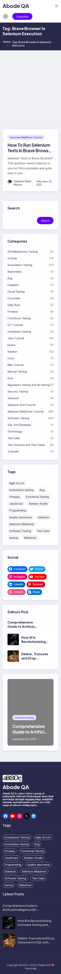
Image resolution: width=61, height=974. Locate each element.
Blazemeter (14, 271)
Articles (12, 258)
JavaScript (16, 503)
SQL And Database (19, 424)
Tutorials (13, 451)
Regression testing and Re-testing (28, 385)
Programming (17, 510)
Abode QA (16, 6)
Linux (10, 358)
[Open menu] (56, 6)
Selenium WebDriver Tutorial (26, 137)
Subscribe (22, 16)
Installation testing (19, 331)
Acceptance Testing (16, 837)
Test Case (13, 438)
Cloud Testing (16, 291)
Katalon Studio (38, 503)
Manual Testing (17, 371)
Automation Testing (19, 265)
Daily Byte (13, 305)
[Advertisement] (30, 82)
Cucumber (13, 298)
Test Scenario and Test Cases (26, 444)
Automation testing (21, 490)
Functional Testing (19, 318)
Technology (14, 431)
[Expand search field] (5, 16)
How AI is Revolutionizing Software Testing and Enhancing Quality (34, 925)
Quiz (10, 378)
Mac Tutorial (15, 365)
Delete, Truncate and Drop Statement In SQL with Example (36, 942)
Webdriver (30, 537)
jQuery (11, 345)
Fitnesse (12, 311)
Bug (9, 278)
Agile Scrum (16, 483)
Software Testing (18, 418)
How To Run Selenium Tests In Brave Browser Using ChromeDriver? (30, 150)
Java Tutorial (15, 338)
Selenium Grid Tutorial (21, 404)
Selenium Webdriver (21, 524)
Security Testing (17, 391)
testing (13, 537)
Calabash (13, 285)
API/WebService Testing (22, 251)
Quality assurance (20, 517)
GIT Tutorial (15, 325)
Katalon (12, 351)
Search (45, 220)
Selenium (13, 398)
